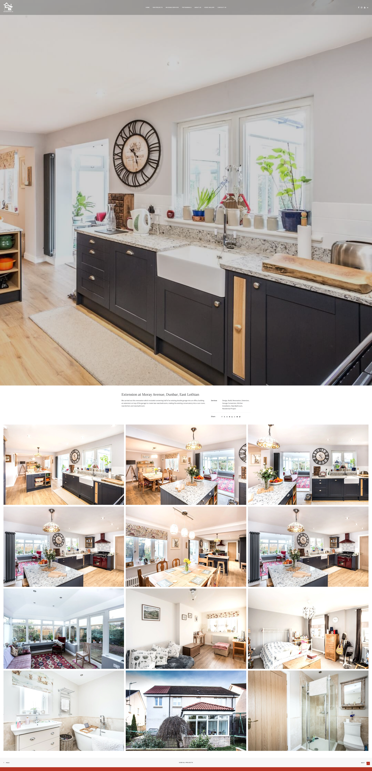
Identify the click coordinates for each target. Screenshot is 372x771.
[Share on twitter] (224, 417)
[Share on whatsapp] (234, 417)
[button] (358, 7)
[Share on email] (239, 417)
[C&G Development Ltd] (8, 7)
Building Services (172, 7)
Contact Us (222, 7)
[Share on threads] (227, 417)
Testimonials (186, 7)
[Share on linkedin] (232, 417)
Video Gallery (209, 7)
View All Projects (186, 762)
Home (147, 7)
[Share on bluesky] (237, 417)
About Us (198, 7)
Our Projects (158, 7)
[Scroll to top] (368, 763)
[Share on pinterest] (229, 417)
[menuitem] (147, 7)
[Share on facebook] (222, 417)
